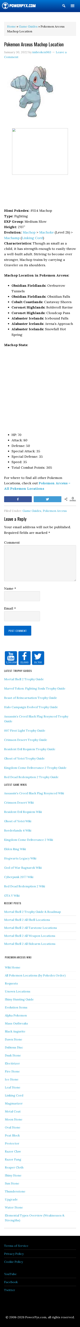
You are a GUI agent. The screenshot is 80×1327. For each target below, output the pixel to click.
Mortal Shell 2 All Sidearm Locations (29, 944)
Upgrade (11, 1199)
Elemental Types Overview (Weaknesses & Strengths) (34, 1218)
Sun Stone (12, 1183)
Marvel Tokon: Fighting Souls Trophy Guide (34, 688)
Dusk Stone (13, 1055)
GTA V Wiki (12, 895)
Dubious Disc (14, 1047)
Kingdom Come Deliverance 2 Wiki (28, 840)
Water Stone (14, 1207)
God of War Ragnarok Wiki (23, 867)
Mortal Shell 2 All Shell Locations (27, 920)
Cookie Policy (13, 1262)
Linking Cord (32, 238)
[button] (63, 6)
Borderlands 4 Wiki (17, 830)
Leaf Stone (12, 1087)
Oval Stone (12, 1127)
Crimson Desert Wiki (19, 802)
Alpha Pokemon (16, 1015)
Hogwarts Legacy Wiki (20, 858)
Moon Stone (13, 1119)
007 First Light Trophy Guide (24, 730)
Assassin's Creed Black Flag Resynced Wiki (34, 793)
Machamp (12, 238)
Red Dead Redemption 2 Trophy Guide (31, 777)
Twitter (9, 1290)
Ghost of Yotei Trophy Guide (24, 758)
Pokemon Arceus (55, 511)
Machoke (46, 232)
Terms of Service (16, 1246)
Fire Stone (12, 1071)
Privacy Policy (14, 1254)
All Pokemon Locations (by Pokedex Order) (35, 975)
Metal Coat (13, 1111)
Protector (12, 1143)
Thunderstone (15, 1191)
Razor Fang (13, 1159)
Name (10, 588)
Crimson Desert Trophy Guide (25, 740)
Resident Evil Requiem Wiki (23, 812)
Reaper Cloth (14, 1167)
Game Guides (32, 511)
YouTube (10, 1274)
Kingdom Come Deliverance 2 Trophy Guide (35, 768)
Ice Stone (11, 1079)
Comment (12, 542)
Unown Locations (17, 991)
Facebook (11, 1282)
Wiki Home (12, 967)
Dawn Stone (13, 1039)
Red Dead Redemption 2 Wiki (24, 886)
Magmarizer (14, 1103)
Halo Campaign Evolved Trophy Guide (31, 707)
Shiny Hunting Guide (19, 999)
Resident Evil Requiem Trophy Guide (29, 749)
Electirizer (12, 1063)
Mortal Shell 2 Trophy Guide (24, 679)
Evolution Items (16, 1007)
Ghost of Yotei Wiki (17, 821)
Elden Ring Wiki (15, 849)
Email (10, 608)
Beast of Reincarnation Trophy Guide (30, 698)
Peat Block (12, 1135)
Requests (11, 983)
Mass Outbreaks (16, 1023)
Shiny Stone (13, 1175)
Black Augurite (15, 1031)
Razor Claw (13, 1151)
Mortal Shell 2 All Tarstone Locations (30, 928)
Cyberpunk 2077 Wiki (18, 877)
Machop (29, 232)
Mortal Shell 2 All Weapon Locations (29, 936)
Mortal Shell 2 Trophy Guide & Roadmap (32, 912)
